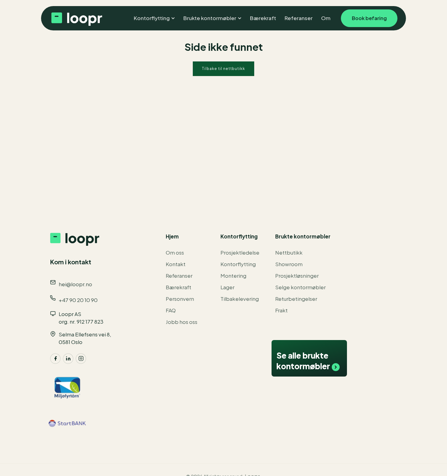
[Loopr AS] (76, 18)
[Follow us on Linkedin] (68, 358)
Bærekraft (178, 287)
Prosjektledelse (239, 252)
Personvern (180, 298)
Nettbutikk (289, 252)
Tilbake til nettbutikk (223, 68)
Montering (233, 275)
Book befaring (369, 18)
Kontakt (175, 264)
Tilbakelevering (239, 298)
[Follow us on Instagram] (81, 358)
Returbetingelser (296, 298)
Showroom (289, 264)
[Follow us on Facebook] (55, 358)
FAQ (171, 310)
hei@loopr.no (75, 284)
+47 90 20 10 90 (78, 300)
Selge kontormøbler (300, 287)
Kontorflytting (238, 264)
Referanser (179, 275)
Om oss (175, 252)
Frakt (281, 310)
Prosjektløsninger (297, 275)
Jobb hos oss (181, 321)
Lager (227, 287)
